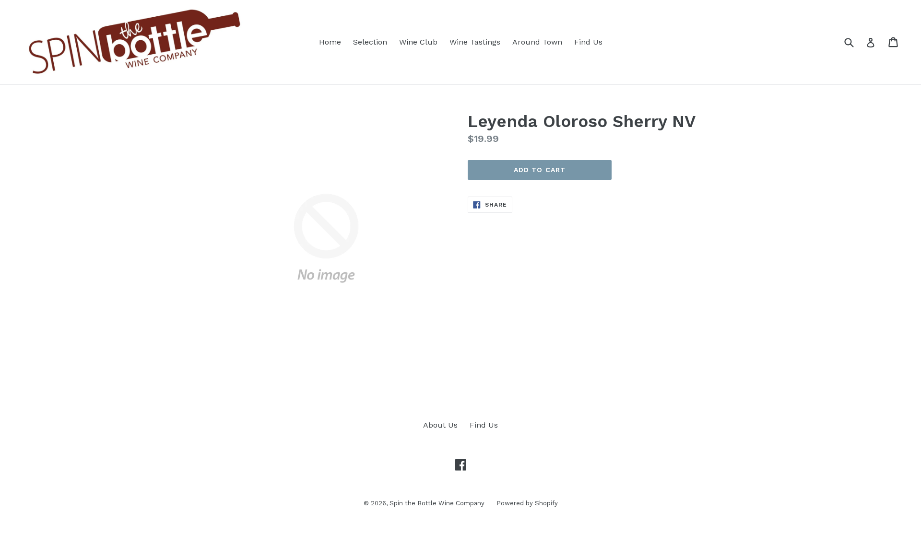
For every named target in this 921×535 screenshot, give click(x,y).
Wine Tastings (474, 42)
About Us (440, 425)
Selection (370, 42)
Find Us (588, 42)
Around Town (537, 42)
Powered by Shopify (527, 503)
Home (330, 42)
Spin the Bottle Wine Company (437, 503)
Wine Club (418, 42)
